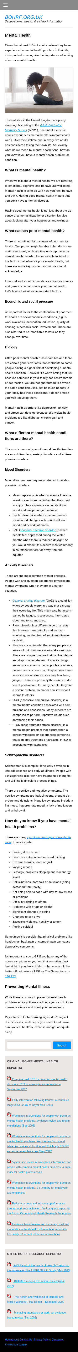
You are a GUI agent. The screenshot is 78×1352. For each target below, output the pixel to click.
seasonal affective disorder (38, 530)
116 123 (10, 976)
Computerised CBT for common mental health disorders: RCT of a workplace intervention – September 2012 (37, 1084)
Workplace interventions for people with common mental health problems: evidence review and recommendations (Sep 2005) (39, 1120)
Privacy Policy (42, 1339)
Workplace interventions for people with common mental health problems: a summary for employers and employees (39, 1187)
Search (62, 1045)
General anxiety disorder (28, 600)
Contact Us (26, 1339)
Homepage (11, 1339)
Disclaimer (58, 1339)
